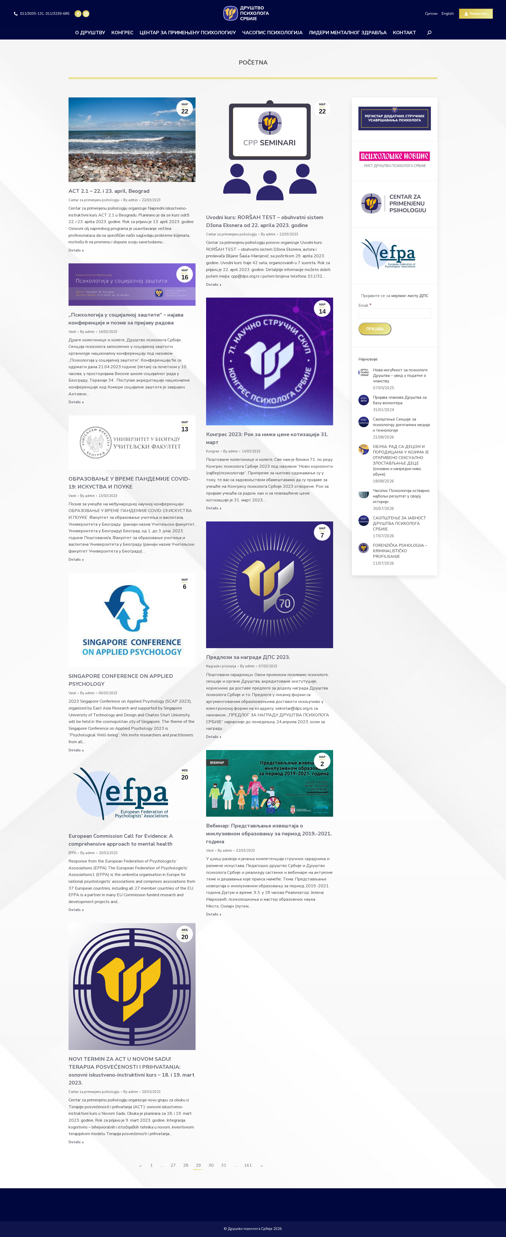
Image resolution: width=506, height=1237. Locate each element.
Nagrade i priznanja (221, 666)
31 (223, 1165)
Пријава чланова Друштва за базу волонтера (400, 400)
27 (173, 1165)
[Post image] (363, 372)
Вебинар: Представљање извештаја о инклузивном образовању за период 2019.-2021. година (269, 833)
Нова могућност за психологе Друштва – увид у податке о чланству (400, 375)
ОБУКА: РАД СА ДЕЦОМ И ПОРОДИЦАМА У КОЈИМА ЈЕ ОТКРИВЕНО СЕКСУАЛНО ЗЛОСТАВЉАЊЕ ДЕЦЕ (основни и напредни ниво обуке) (401, 460)
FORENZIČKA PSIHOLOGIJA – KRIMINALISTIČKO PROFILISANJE (400, 551)
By (130, 200)
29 (198, 1165)
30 (211, 1165)
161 (248, 1165)
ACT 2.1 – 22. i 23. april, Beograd (109, 191)
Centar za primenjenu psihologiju (94, 200)
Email (365, 305)
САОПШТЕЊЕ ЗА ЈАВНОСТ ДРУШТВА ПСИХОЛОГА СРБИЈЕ (399, 523)
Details (75, 250)
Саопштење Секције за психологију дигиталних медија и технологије (401, 425)
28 (185, 1165)
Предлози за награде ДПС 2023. (248, 657)
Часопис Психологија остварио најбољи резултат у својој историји (401, 496)
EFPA (72, 853)
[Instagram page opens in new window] (85, 13)
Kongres (212, 451)
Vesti (72, 331)
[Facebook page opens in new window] (78, 13)
